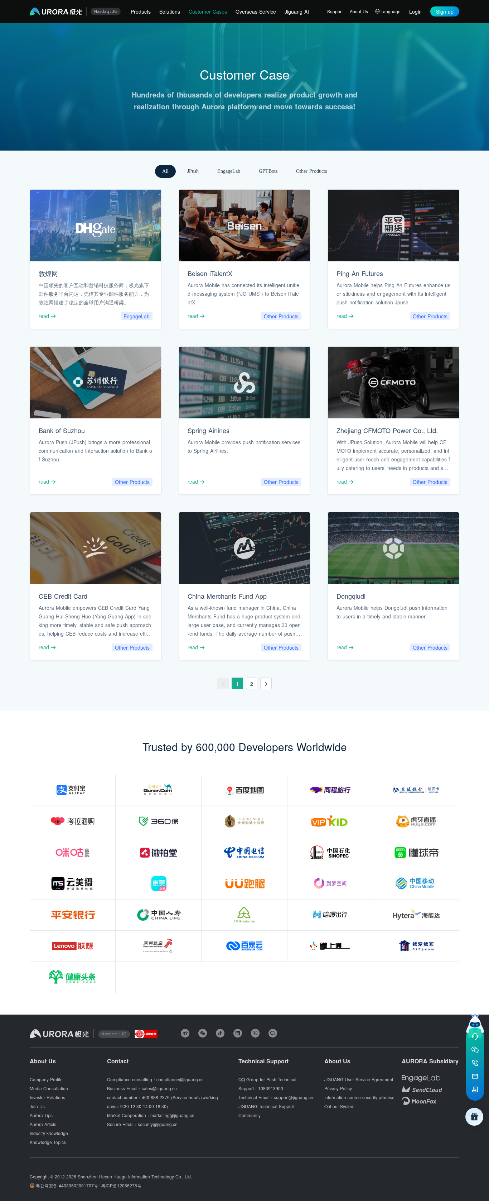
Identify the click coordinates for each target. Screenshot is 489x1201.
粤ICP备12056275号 (121, 1185)
